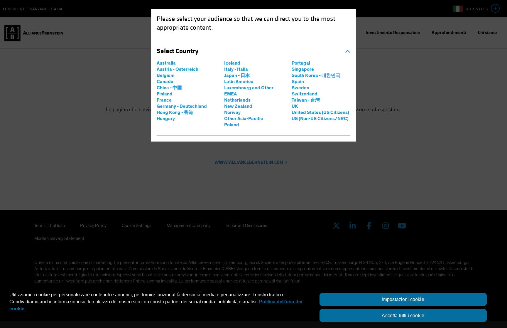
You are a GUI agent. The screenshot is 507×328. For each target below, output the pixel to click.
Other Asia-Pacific (243, 118)
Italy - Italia (236, 69)
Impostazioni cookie (403, 299)
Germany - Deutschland (182, 106)
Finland (165, 94)
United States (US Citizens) (320, 112)
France (164, 100)
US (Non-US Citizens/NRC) (320, 118)
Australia (166, 63)
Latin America (239, 81)
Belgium (166, 75)
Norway (232, 112)
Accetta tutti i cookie (403, 315)
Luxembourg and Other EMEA (248, 90)
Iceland (232, 63)
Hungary (166, 118)
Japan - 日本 (237, 75)
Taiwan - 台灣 (306, 100)
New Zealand (238, 106)
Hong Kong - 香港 (175, 112)
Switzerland (304, 94)
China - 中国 (169, 87)
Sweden (300, 87)
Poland (231, 124)
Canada (165, 81)
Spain (298, 81)
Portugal (301, 63)
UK (295, 106)
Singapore (303, 69)
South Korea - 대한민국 (316, 75)
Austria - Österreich (177, 69)
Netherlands (237, 100)
